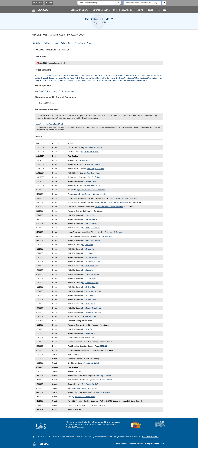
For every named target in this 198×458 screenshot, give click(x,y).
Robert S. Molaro (59, 75)
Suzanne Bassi (147, 75)
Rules (78, 371)
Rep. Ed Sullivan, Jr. (89, 219)
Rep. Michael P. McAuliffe (91, 262)
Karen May (123, 78)
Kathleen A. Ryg (112, 78)
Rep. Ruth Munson (93, 164)
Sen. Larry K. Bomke (103, 376)
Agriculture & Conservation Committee (91, 190)
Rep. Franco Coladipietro (91, 308)
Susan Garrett (70, 91)
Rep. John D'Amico (89, 278)
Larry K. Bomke (58, 91)
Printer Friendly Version (83, 43)
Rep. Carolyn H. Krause (95, 169)
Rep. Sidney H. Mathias (91, 228)
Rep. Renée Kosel (93, 173)
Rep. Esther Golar (88, 304)
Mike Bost (131, 80)
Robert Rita (44, 80)
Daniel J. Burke (80, 80)
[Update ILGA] (118, 3)
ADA (147, 443)
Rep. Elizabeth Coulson (91, 240)
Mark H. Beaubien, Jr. (82, 78)
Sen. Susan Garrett (103, 392)
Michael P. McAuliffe (98, 78)
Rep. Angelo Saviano (90, 215)
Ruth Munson (87, 75)
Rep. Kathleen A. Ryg (90, 266)
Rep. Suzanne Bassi (89, 224)
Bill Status (37, 43)
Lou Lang (59, 78)
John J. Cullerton (45, 91)
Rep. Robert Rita (88, 287)
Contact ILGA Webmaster (75, 427)
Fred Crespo (142, 80)
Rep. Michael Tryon (89, 249)
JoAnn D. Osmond (45, 75)
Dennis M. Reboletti (119, 80)
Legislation (97, 23)
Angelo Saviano (124, 75)
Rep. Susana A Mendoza (91, 274)
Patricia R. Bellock (74, 75)
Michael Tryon (68, 78)
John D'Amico (148, 78)
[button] (78, 10)
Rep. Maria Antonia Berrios (92, 291)
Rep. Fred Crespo (88, 333)
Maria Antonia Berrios (57, 80)
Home (90, 23)
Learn (162, 443)
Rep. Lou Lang (87, 245)
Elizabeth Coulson (48, 78)
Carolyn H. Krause (100, 75)
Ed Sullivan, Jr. (135, 75)
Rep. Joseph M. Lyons (90, 283)
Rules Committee (82, 160)
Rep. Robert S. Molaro (95, 186)
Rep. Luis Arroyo (88, 295)
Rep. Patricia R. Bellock (90, 152)
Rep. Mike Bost (87, 329)
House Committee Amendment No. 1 (49, 124)
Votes (56, 43)
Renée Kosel (112, 75)
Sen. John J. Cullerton (92, 363)
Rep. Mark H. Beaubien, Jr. (92, 257)
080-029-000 (105, 346)
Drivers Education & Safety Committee (93, 194)
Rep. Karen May (88, 270)
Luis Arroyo (70, 80)
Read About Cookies (150, 437)
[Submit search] (164, 3)
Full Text (47, 43)
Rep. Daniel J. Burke (89, 300)
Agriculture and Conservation (87, 388)
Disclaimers (154, 443)
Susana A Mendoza (135, 78)
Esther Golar (91, 80)
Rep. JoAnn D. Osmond (93, 148)
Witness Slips (66, 43)
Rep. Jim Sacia (87, 253)
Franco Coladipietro (104, 80)
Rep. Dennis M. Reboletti (91, 312)
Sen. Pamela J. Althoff (104, 380)
